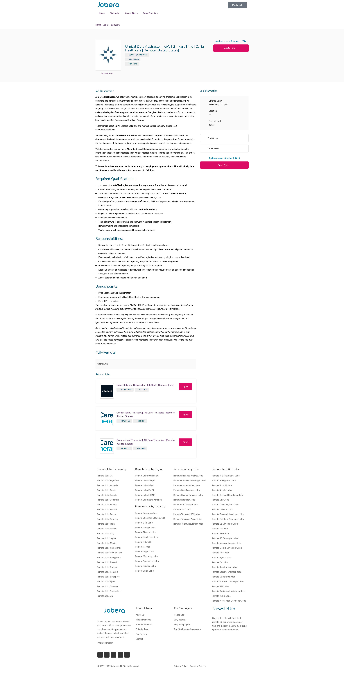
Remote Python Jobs (222, 557)
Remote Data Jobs (144, 522)
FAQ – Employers (182, 624)
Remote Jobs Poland (107, 562)
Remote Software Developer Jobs (228, 581)
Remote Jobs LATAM (145, 495)
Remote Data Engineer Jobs (186, 490)
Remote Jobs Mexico (107, 543)
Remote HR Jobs (143, 542)
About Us (140, 615)
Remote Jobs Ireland (107, 528)
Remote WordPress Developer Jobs (229, 601)
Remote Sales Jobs (144, 571)
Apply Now (229, 47)
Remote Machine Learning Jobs (226, 543)
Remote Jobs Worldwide (146, 475)
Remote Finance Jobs (145, 532)
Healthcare (115, 25)
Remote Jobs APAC (144, 485)
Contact (139, 639)
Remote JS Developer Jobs (225, 538)
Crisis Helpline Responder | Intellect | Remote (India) (145, 385)
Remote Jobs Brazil (106, 490)
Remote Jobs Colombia (108, 500)
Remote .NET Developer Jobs (226, 475)
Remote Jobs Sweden (107, 586)
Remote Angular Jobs (222, 490)
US (137, 59)
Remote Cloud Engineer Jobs (225, 504)
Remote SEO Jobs (182, 509)
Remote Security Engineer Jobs (226, 572)
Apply (185, 386)
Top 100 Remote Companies (187, 629)
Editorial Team (142, 629)
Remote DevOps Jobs (222, 509)
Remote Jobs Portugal (107, 567)
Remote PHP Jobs (220, 552)
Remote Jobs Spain (106, 581)
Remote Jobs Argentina (108, 480)
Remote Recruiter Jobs (184, 500)
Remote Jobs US (105, 475)
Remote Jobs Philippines (109, 557)
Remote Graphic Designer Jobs (188, 495)
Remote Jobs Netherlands (109, 548)
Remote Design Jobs (145, 527)
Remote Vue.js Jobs (221, 596)
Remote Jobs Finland (107, 509)
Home (102, 13)
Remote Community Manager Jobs (189, 480)
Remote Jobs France (106, 514)
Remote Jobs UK (105, 596)
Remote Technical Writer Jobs (187, 519)
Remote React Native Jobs (224, 567)
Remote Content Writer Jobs (186, 485)
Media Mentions (143, 619)
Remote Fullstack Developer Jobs (228, 519)
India (130, 389)
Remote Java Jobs (220, 533)
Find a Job (115, 13)
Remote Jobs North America (148, 500)
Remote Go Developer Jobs (225, 524)
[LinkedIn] (107, 655)
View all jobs (107, 73)
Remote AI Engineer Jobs (224, 480)
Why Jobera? (180, 619)
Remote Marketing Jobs (146, 556)
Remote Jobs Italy (105, 533)
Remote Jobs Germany (107, 519)
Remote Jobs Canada (107, 495)
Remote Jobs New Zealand (109, 552)
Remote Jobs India (106, 524)
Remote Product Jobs (145, 566)
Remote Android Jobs (222, 485)
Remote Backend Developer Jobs (227, 495)
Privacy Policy (180, 666)
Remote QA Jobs (220, 562)
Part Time (133, 64)
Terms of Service (198, 666)
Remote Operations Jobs (147, 561)
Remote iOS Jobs (220, 528)
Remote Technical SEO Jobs (186, 514)
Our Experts (141, 634)
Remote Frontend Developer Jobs (228, 514)
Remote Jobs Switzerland (109, 591)
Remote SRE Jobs (220, 586)
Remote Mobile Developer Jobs (227, 548)
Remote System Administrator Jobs (228, 591)
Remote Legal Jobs (144, 551)
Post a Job (179, 615)
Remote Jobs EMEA (144, 490)
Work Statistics (150, 13)
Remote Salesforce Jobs (223, 576)
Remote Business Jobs (146, 513)
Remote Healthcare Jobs (146, 537)
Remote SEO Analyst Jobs (185, 504)
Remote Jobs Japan (106, 538)
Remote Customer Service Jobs (150, 518)
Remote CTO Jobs (220, 500)
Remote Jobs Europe (145, 480)
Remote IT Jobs (142, 547)
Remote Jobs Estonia (107, 504)
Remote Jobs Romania (107, 572)
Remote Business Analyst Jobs (188, 475)
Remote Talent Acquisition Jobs (188, 524)
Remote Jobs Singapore (108, 576)
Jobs (105, 25)
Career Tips (131, 13)
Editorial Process (144, 624)
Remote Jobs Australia (107, 485)
